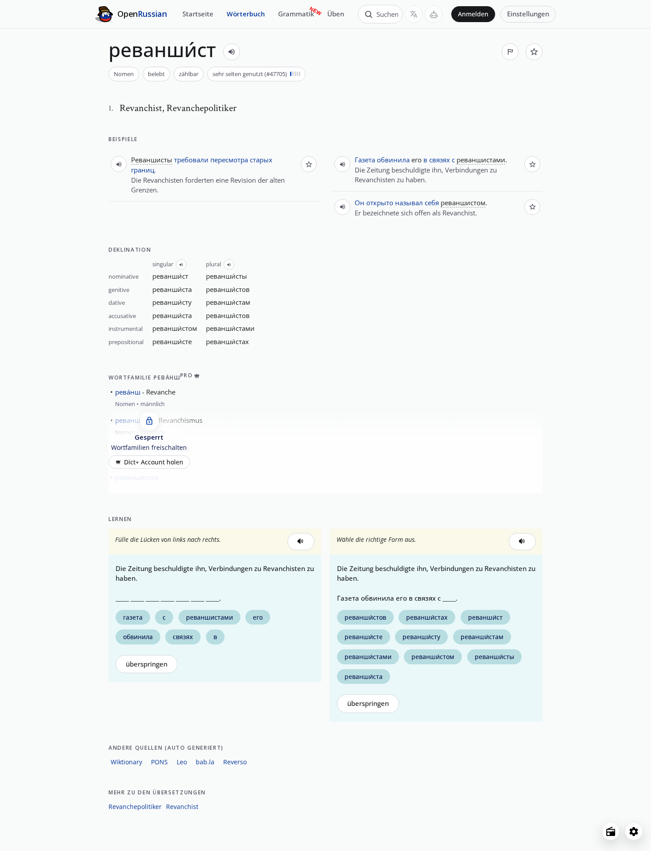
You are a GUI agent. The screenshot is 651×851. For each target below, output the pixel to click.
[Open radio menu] (610, 831)
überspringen (146, 664)
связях (439, 159)
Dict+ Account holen (153, 462)
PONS (159, 762)
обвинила (393, 159)
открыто (379, 202)
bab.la (205, 762)
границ (142, 169)
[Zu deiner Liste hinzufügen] (534, 51)
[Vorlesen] (231, 51)
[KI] (433, 14)
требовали (191, 159)
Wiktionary (126, 762)
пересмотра (229, 159)
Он (359, 202)
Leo (182, 762)
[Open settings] (633, 831)
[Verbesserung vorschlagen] (510, 51)
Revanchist (182, 806)
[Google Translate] (413, 14)
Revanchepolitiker (135, 806)
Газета (365, 159)
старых (261, 159)
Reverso (235, 762)
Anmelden (473, 14)
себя (432, 202)
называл (409, 202)
